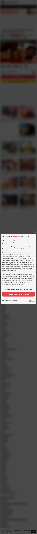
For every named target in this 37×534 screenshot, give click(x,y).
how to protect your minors (9, 300)
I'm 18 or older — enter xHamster (18, 294)
